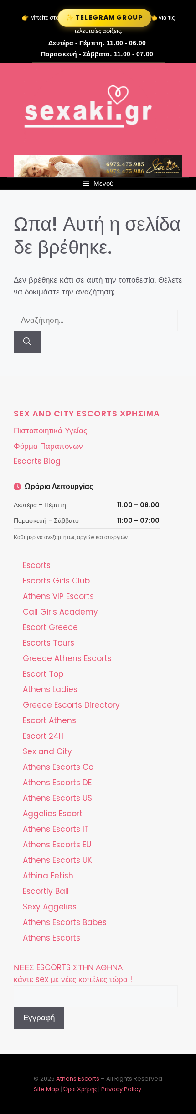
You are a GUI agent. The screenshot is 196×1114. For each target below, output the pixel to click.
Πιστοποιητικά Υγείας (50, 430)
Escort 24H (43, 735)
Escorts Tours (48, 642)
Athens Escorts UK (57, 860)
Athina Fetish (48, 875)
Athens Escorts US (57, 798)
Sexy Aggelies (50, 906)
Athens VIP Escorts (58, 596)
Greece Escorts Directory (71, 704)
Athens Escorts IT (56, 829)
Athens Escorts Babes (65, 922)
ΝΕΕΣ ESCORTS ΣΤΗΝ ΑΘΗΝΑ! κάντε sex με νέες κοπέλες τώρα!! (73, 973)
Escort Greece (50, 627)
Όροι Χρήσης (80, 1089)
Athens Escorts (51, 937)
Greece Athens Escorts (67, 658)
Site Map (46, 1089)
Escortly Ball (46, 891)
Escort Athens (49, 720)
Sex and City (47, 751)
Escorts (37, 565)
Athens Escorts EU (57, 844)
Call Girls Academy (60, 611)
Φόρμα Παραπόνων (48, 446)
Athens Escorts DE (57, 782)
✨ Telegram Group (104, 17)
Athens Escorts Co (58, 767)
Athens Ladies (50, 689)
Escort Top (43, 673)
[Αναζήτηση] (27, 342)
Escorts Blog (37, 461)
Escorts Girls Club (56, 580)
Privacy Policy (121, 1089)
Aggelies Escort (53, 813)
